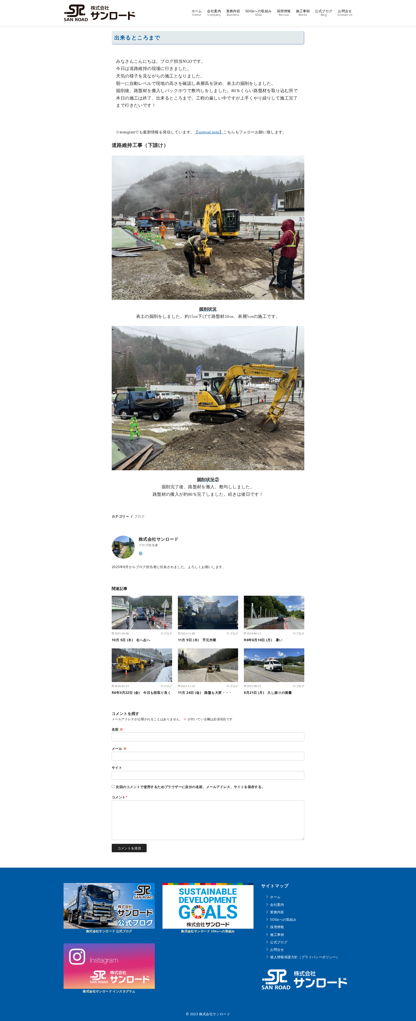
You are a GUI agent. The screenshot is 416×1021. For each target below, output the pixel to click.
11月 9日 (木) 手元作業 (197, 640)
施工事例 (303, 13)
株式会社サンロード (214, 1014)
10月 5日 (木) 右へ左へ (131, 640)
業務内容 (233, 13)
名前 (117, 729)
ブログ (139, 516)
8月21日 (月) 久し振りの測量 (271, 692)
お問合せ (345, 13)
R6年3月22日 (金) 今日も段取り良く (141, 692)
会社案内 (214, 13)
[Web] (140, 552)
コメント (119, 797)
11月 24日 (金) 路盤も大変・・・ (205, 692)
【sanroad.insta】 (208, 132)
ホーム (197, 13)
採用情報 (284, 13)
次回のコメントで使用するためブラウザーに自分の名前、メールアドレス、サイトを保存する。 (190, 787)
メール (119, 749)
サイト (117, 768)
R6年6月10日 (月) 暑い (263, 640)
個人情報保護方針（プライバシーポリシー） (304, 957)
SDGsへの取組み (258, 13)
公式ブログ (323, 13)
